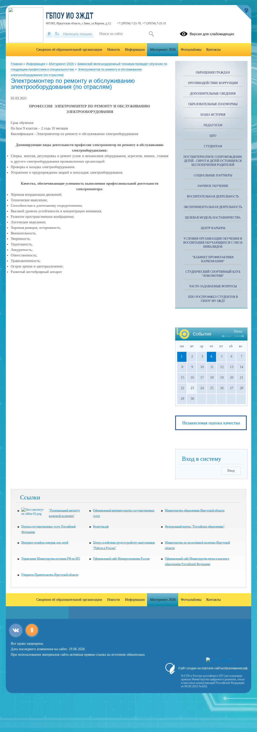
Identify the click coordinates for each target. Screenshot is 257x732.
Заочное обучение (212, 186)
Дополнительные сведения (213, 93)
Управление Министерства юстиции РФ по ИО (50, 558)
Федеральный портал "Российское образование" (195, 526)
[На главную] (49, 34)
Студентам (213, 146)
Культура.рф (101, 526)
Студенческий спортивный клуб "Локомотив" (212, 274)
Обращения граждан (213, 72)
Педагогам (213, 125)
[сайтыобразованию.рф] (243, 12)
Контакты (213, 49)
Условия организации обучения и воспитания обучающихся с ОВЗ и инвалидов (212, 242)
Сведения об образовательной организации (69, 49)
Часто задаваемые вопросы (213, 286)
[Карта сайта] (57, 34)
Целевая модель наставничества (213, 217)
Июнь (238, 331)
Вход (231, 471)
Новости (113, 49)
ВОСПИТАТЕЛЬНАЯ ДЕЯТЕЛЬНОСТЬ (213, 196)
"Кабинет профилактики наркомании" (213, 259)
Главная (17, 64)
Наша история (213, 114)
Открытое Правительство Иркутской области (49, 574)
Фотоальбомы (191, 49)
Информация (36, 64)
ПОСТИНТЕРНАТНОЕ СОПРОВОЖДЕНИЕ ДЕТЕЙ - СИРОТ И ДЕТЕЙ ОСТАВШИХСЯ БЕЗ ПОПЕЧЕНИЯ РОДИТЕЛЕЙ (212, 161)
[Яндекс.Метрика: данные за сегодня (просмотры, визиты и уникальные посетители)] (220, 660)
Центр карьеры (213, 228)
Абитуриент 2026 (163, 49)
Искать (151, 34)
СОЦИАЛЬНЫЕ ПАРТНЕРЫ (213, 175)
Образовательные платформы (212, 104)
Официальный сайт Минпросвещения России (121, 558)
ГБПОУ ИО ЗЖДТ (69, 16)
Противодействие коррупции (213, 83)
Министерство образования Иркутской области (194, 510)
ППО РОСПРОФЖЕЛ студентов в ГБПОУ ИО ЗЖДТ (213, 299)
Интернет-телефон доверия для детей (44, 542)
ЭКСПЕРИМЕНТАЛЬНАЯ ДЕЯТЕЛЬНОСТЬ (212, 207)
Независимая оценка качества (211, 422)
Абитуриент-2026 (62, 64)
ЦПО (213, 136)
